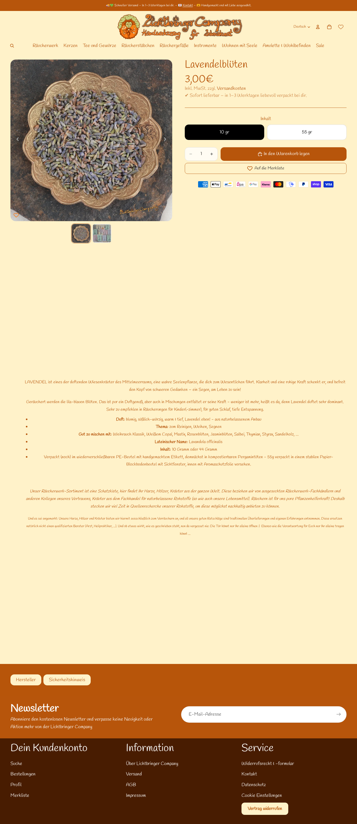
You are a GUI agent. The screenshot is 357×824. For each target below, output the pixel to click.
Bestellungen (23, 774)
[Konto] (318, 27)
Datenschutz (253, 785)
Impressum (136, 795)
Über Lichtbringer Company (152, 764)
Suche (16, 764)
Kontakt (188, 5)
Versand (134, 774)
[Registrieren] (338, 714)
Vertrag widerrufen (265, 809)
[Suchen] (12, 45)
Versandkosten (231, 88)
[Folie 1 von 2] (81, 233)
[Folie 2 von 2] (102, 233)
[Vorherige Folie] (16, 140)
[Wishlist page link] (340, 27)
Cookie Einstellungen (261, 795)
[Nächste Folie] (166, 140)
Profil (15, 785)
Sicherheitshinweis (67, 680)
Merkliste (19, 795)
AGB (131, 785)
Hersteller (26, 680)
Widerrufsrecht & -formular (267, 764)
